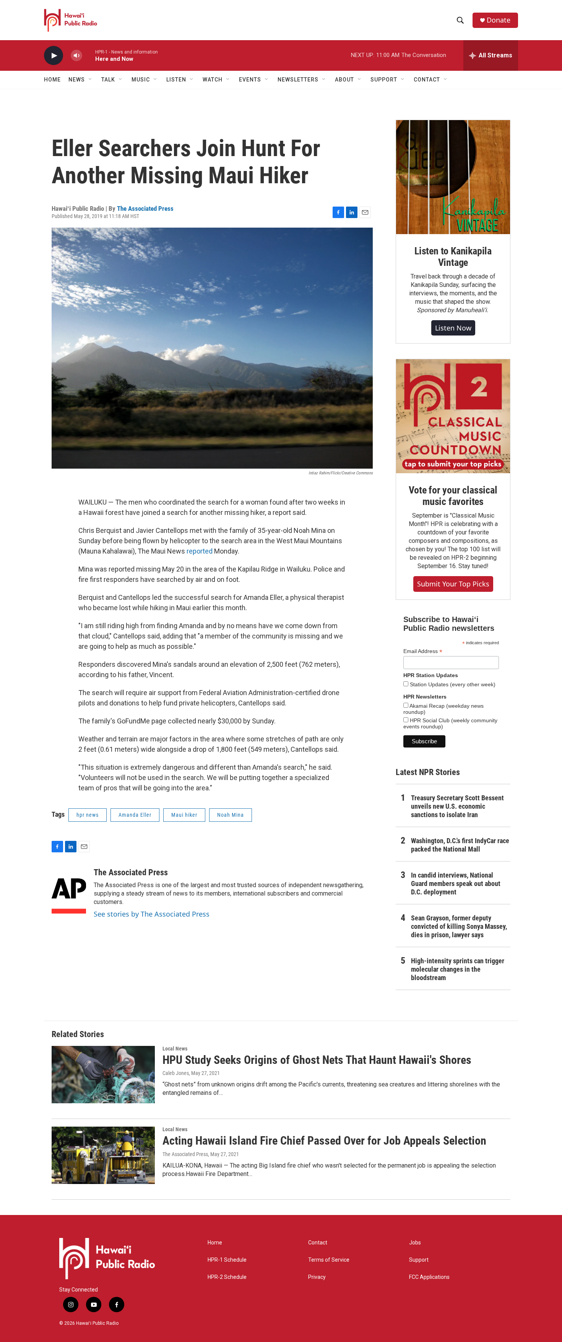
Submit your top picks (453, 583)
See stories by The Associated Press (152, 914)
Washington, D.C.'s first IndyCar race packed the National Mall (460, 845)
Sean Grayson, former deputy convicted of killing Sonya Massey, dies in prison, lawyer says (459, 926)
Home (52, 80)
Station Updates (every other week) (451, 684)
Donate (498, 20)
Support (419, 1260)
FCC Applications (429, 1277)
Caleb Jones (175, 1073)
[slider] (89, 55)
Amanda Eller (135, 815)
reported (200, 551)
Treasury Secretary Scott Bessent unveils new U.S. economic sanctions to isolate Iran (457, 806)
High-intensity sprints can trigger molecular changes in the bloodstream (457, 969)
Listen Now (453, 327)
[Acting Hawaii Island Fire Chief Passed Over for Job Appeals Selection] (103, 1155)
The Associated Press (145, 208)
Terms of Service (328, 1260)
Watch (213, 80)
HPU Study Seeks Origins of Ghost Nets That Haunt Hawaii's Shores (316, 1060)
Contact (317, 1243)
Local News (174, 1049)
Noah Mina (230, 815)
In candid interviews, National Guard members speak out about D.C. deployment (455, 883)
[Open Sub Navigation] (91, 80)
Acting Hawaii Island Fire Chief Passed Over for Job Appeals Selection (324, 1140)
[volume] (76, 55)
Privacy (317, 1277)
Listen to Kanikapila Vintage (453, 256)
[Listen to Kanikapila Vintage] (453, 177)
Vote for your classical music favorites (453, 495)
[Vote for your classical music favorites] (453, 416)
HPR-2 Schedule (227, 1277)
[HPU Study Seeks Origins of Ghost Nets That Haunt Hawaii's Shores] (103, 1074)
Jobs (415, 1243)
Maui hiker (184, 815)
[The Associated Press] (69, 891)
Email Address (422, 651)
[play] (53, 55)
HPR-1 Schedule (227, 1260)
